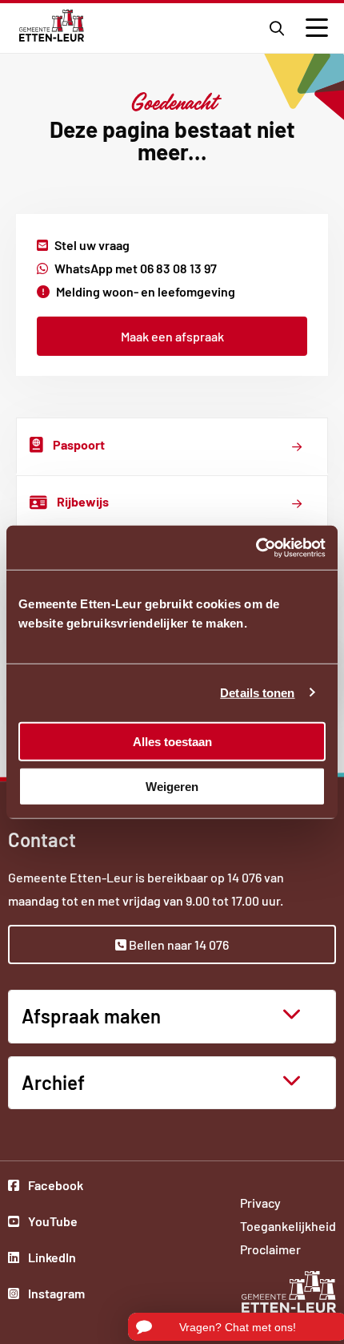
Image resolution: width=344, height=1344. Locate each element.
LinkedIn (55, 1259)
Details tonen (257, 693)
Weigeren (172, 786)
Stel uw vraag (92, 244)
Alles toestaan (172, 741)
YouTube (55, 1223)
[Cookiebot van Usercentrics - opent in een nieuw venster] (256, 547)
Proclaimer (270, 1249)
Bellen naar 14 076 (177, 944)
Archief (53, 1082)
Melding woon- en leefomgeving (145, 291)
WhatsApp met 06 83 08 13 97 (135, 268)
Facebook (55, 1187)
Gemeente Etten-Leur (51, 26)
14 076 (244, 877)
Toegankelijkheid (288, 1225)
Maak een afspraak (172, 336)
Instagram (55, 1295)
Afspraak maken (91, 1015)
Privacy (260, 1202)
